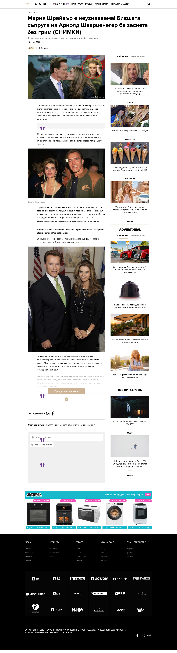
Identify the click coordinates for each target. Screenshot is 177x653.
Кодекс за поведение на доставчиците (106, 630)
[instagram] (143, 635)
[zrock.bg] (141, 608)
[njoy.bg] (78, 608)
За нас (28, 630)
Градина (130, 552)
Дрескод (28, 556)
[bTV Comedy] (56, 578)
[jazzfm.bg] (120, 608)
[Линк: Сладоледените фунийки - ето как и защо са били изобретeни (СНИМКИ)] (130, 161)
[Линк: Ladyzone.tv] (61, 4)
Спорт (78, 552)
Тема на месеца (120, 4)
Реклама (54, 632)
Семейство (130, 139)
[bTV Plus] (56, 593)
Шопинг (28, 560)
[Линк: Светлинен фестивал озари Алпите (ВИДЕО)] (130, 415)
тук (147, 495)
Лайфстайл (101, 4)
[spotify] (149, 635)
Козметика (54, 552)
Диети (130, 102)
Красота (54, 542)
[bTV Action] (99, 578)
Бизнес (104, 556)
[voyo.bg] (78, 593)
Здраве (130, 221)
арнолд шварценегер (69, 425)
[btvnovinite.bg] (35, 593)
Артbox (104, 560)
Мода (28, 542)
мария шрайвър (88, 425)
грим (56, 425)
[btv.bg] (35, 578)
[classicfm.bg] (99, 608)
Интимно (79, 560)
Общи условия (47, 630)
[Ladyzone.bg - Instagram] (48, 413)
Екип (35, 630)
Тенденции (29, 552)
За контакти (66, 632)
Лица (103, 549)
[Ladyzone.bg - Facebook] (53, 419)
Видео (89, 4)
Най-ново (77, 4)
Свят (103, 552)
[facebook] (137, 635)
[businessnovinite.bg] (120, 593)
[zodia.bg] (141, 593)
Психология (81, 556)
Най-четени (138, 56)
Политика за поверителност (70, 630)
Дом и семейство (136, 542)
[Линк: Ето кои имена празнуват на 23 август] (130, 123)
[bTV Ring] (141, 578)
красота (49, 425)
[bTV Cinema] (78, 578)
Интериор (131, 556)
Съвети (28, 549)
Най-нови (122, 56)
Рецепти (130, 549)
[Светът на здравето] (35, 608)
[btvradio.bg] (56, 608)
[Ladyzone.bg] (43, 4)
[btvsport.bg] (99, 593)
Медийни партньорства (36, 632)
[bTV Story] (120, 578)
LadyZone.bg (42, 48)
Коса (52, 556)
